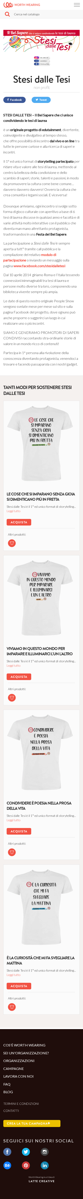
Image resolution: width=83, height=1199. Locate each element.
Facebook (16, 99)
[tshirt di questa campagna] (12, 543)
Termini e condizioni (21, 1103)
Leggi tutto (14, 511)
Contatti (11, 1111)
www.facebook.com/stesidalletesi (39, 266)
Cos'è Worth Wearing (24, 1045)
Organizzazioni (19, 1061)
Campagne (13, 1068)
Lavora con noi (18, 1076)
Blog (8, 1092)
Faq (6, 1084)
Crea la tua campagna (27, 1123)
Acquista (19, 522)
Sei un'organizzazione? (26, 1053)
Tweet (43, 99)
